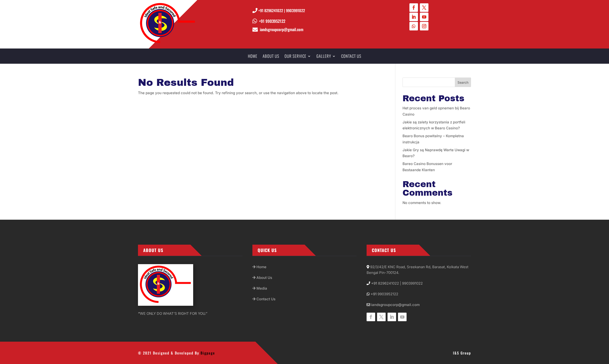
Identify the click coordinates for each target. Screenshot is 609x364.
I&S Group (462, 352)
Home (252, 56)
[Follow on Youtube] (424, 17)
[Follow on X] (424, 7)
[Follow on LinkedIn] (413, 17)
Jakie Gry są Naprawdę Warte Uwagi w (436, 150)
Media (261, 288)
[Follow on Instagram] (424, 26)
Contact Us (265, 299)
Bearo (408, 136)
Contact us (351, 56)
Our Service (295, 56)
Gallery (323, 56)
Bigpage (208, 352)
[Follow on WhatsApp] (413, 26)
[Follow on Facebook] (413, 7)
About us (271, 56)
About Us (263, 277)
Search (462, 82)
